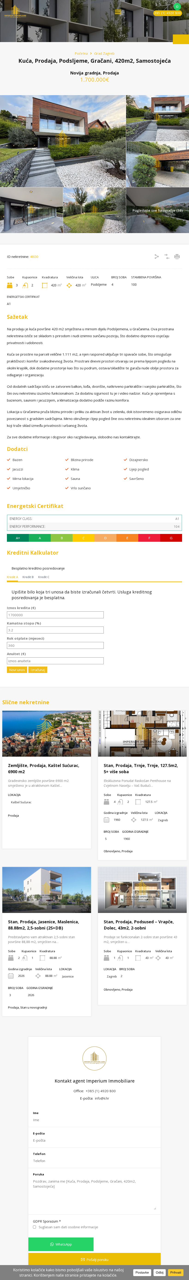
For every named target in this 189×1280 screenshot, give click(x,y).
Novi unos (17, 669)
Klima (75, 469)
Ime (35, 1113)
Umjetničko (21, 488)
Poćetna (81, 53)
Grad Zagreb (104, 53)
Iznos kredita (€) (21, 607)
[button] (118, 12)
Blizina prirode (82, 459)
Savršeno (136, 478)
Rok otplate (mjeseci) (25, 638)
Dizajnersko (138, 459)
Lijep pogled (139, 469)
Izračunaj (38, 669)
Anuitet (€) (16, 653)
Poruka (38, 1174)
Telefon (39, 1154)
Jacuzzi (17, 469)
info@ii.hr (102, 1098)
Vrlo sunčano (81, 488)
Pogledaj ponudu (47, 747)
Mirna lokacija (22, 478)
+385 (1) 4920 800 (101, 1091)
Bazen (17, 459)
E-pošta (39, 1133)
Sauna (75, 478)
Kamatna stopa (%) (24, 623)
